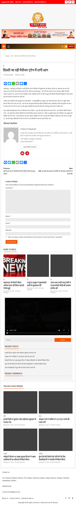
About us (18, 2)
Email (8, 223)
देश (3, 65)
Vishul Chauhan (9, 75)
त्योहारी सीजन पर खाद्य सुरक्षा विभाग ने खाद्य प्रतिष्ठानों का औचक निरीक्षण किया (27, 360)
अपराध (40, 416)
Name (8, 216)
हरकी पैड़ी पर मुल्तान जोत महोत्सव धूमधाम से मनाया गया (20, 353)
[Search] (62, 46)
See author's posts (29, 147)
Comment (9, 188)
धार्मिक (4, 416)
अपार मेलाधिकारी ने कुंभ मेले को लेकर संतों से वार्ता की (20, 367)
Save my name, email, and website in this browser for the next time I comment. (35, 237)
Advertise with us (40, 2)
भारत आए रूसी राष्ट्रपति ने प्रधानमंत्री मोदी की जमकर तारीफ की (60, 285)
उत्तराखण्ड (5, 453)
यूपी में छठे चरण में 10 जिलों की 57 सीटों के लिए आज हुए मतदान (19, 171)
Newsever (44, 503)
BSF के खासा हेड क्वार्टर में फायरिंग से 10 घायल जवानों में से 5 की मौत (56, 171)
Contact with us (28, 2)
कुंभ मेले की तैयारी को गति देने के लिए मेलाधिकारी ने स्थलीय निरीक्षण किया (25, 364)
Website (8, 230)
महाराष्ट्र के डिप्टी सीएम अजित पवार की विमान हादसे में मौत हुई (13, 285)
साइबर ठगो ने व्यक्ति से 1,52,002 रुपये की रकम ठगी (20, 356)
